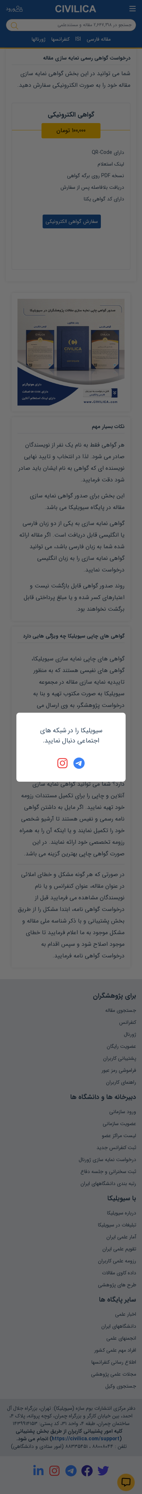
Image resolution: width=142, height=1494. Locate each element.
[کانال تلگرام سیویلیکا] (79, 763)
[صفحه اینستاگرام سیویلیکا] (63, 763)
